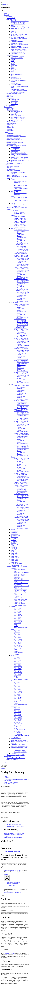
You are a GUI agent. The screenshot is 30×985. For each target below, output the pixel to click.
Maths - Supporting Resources (19, 653)
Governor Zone (8, 107)
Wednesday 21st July (19, 212)
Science (13, 68)
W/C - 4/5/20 (17, 618)
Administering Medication (14, 135)
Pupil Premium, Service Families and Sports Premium (19, 45)
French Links (14, 544)
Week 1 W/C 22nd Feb (20, 225)
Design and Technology (17, 74)
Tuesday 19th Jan (21, 488)
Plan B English (15, 551)
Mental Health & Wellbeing (14, 163)
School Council (11, 169)
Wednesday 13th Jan (22, 333)
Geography (14, 70)
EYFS (12, 61)
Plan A (12, 550)
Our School (10, 96)
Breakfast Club (15, 99)
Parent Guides (17, 749)
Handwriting (14, 65)
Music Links (14, 541)
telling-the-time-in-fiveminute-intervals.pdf (15, 833)
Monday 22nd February (21, 232)
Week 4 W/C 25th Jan (20, 221)
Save (15, 983)
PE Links (13, 543)
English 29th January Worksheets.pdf (14, 826)
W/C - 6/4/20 (17, 623)
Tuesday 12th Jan (21, 332)
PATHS (13, 59)
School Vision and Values (14, 93)
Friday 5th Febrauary (22, 371)
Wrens (12, 629)
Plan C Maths (14, 556)
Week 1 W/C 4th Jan (19, 216)
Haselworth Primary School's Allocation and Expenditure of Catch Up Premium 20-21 (19, 50)
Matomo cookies (9, 953)
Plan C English (15, 554)
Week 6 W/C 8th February (21, 290)
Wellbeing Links (15, 549)
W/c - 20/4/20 (17, 698)
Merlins (13, 203)
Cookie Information (12, 883)
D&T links (13, 540)
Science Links (14, 534)
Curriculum (10, 55)
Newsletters (14, 114)
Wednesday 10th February (21, 296)
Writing (19, 732)
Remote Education (12, 175)
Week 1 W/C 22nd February (21, 230)
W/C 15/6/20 (17, 608)
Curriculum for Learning (17, 56)
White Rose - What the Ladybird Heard (20, 601)
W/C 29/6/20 (17, 611)
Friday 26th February (22, 243)
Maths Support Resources (21, 627)
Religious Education (16, 84)
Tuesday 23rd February (20, 235)
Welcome (9, 16)
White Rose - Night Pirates (21, 599)
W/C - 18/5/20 (18, 615)
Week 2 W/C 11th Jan (20, 218)
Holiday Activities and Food (14, 139)
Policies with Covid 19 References (20, 160)
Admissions (14, 40)
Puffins (12, 655)
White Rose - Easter (19, 603)
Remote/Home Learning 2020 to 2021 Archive (16, 779)
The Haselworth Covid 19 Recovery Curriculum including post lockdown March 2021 (19, 90)
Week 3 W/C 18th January (21, 256)
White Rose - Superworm (20, 589)
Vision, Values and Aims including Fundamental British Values (20, 21)
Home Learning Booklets (20, 605)
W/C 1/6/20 (17, 630)
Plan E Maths (14, 562)
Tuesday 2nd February (23, 282)
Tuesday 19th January (23, 259)
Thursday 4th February (20, 287)
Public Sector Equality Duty (18, 24)
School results (14, 29)
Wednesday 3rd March (23, 249)
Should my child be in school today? (16, 136)
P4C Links (13, 546)
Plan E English (14, 560)
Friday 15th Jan (21, 336)
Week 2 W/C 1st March (20, 245)
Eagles (12, 196)
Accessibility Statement (13, 882)
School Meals (10, 161)
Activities (13, 753)
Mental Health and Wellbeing (18, 153)
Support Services (15, 150)
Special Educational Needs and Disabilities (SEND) (19, 35)
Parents (6, 132)
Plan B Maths (14, 553)
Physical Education (16, 78)
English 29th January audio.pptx (12, 824)
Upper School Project (16, 565)
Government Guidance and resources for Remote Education (19, 745)
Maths (12, 67)
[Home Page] (5, 4)
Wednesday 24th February (21, 238)
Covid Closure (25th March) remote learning (21, 189)
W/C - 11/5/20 (18, 617)
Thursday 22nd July (19, 213)
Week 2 (16, 624)
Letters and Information (13, 138)
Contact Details (11, 18)
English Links (14, 531)
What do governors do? (17, 120)
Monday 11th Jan (21, 331)
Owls (12, 680)
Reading (19, 734)
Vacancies (10, 124)
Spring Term (14, 102)
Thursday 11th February (21, 298)
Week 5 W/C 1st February (21, 279)
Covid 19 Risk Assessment (18, 53)
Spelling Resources (16, 738)
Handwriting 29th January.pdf (12, 851)
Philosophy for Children (17, 58)
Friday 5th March (21, 252)
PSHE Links (14, 547)
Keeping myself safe (12, 759)
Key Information (11, 19)
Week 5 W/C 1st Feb (19, 222)
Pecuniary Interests (16, 113)
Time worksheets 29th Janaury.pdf (13, 837)
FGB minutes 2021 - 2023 (17, 117)
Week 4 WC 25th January (21, 494)
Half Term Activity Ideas (20, 590)
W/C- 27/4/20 (17, 645)
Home (5, 13)
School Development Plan (17, 28)
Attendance (14, 31)
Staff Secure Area (12, 121)
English (13, 62)
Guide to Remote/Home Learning (19, 157)
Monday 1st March (22, 246)
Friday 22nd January (22, 265)
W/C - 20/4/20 (18, 621)
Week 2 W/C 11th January (21, 255)
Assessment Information (17, 41)
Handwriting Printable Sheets (18, 740)
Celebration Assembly (13, 166)
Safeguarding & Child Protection (16, 758)
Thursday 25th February (21, 241)
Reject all (3, 913)
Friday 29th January (22, 277)
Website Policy (11, 885)
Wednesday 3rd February (21, 284)
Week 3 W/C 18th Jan (20, 219)
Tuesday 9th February (23, 293)
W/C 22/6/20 (17, 609)
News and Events (8, 126)
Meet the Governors (12, 110)
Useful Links (10, 108)
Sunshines (13, 568)
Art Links (13, 538)
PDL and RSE (14, 83)
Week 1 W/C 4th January (20, 253)
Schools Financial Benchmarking (19, 47)
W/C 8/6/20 (17, 632)
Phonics (13, 64)
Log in (6, 762)
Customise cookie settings (20, 913)
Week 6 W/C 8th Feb (19, 224)
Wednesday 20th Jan (22, 489)
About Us (6, 15)
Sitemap (6, 874)
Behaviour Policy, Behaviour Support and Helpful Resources (19, 37)
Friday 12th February (22, 301)
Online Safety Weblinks (20, 752)
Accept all (10, 913)
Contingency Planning (16, 43)
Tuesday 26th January (23, 270)
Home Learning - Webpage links (15, 755)
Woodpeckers (14, 191)
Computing (14, 77)
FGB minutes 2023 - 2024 (17, 115)
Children (6, 164)
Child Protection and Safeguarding (20, 27)
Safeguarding (14, 151)
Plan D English (15, 557)
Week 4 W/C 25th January (21, 267)
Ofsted (12, 25)
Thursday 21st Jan (22, 491)
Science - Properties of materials (12, 870)
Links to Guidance (15, 148)
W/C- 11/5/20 (17, 694)
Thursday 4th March (22, 250)
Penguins (13, 606)
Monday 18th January (23, 258)
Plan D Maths (14, 559)
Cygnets (13, 179)
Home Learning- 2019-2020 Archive (17, 566)
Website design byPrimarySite (12, 892)
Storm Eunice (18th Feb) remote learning (20, 181)
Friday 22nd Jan (21, 492)
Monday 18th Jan (21, 486)
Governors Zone (11, 123)
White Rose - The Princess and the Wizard (21, 583)
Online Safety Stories (19, 750)
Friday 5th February (22, 289)
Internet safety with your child (15, 142)
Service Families (11, 144)
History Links (14, 537)
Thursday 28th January (21, 275)
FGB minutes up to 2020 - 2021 (19, 118)
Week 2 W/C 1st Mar (19, 227)
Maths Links (14, 532)
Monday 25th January (23, 268)
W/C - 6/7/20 (17, 612)
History (13, 71)
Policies (9, 95)
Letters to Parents (15, 147)
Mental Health (14, 32)
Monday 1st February (23, 280)
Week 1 (16, 626)
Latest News (10, 127)
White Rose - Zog (18, 578)
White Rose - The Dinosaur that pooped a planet (21, 573)
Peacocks (13, 184)
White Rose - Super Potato (21, 597)
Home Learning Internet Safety (19, 747)
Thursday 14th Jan (22, 335)
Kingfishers (14, 706)
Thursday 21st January (23, 264)
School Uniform (11, 105)
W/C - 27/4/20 (18, 620)
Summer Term (14, 104)
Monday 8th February (23, 292)
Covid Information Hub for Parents (16, 145)
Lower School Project (16, 563)
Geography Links (15, 535)
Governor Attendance (16, 111)
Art (11, 72)
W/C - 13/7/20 (18, 614)
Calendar (9, 129)
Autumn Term (14, 101)
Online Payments (11, 141)
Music (12, 75)
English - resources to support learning (19, 730)
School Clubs (10, 98)
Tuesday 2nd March (22, 247)
